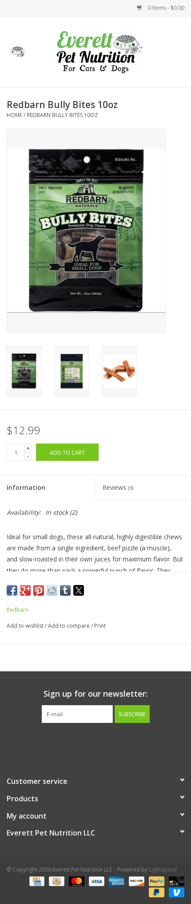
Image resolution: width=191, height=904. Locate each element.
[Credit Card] (36, 880)
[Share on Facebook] (12, 590)
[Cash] (55, 880)
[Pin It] (38, 590)
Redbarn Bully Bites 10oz (62, 115)
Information (26, 487)
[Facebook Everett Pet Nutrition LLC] (87, 741)
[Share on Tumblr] (65, 590)
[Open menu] (17, 50)
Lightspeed (163, 869)
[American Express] (116, 880)
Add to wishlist (26, 626)
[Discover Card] (136, 880)
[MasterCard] (76, 880)
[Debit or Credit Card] (175, 880)
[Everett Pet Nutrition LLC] (113, 51)
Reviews (118, 487)
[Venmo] (175, 892)
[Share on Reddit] (52, 590)
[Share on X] (78, 590)
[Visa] (96, 880)
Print (100, 626)
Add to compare (69, 626)
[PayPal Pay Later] (156, 892)
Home (14, 115)
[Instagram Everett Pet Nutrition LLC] (103, 741)
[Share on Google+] (25, 590)
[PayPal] (156, 880)
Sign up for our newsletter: (95, 693)
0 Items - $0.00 (165, 8)
